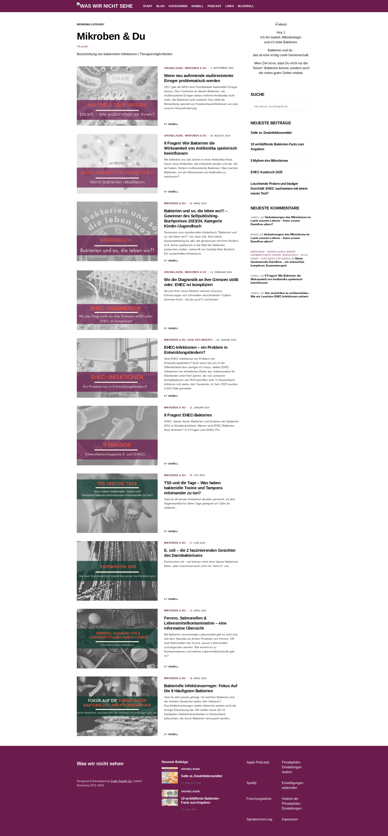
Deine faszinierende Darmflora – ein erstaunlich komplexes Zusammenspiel (277, 262)
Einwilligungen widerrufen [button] (292, 785)
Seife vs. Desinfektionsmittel (271, 132)
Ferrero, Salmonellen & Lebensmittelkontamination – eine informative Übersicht (195, 623)
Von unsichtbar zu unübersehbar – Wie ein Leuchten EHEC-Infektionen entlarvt (280, 294)
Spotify (251, 783)
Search (307, 106)
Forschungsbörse (259, 798)
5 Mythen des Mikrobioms (269, 160)
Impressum (290, 819)
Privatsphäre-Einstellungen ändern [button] (292, 767)
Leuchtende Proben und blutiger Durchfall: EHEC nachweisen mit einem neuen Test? (279, 188)
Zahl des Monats (200, 339)
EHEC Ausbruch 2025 (267, 172)
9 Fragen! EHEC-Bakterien (188, 415)
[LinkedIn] (304, 6)
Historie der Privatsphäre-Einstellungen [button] (292, 803)
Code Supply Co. (121, 781)
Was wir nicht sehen (100, 763)
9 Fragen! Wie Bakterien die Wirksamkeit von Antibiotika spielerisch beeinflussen (200, 148)
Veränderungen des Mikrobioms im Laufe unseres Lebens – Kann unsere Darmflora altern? (280, 221)
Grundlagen (173, 68)
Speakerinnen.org (259, 819)
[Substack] (290, 80)
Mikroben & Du (196, 68)
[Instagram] (299, 6)
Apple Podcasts (258, 762)
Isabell (255, 217)
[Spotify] (309, 6)
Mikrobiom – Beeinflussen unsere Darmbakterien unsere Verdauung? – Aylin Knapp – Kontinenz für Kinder (279, 255)
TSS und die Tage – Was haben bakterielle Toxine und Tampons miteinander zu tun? (193, 488)
